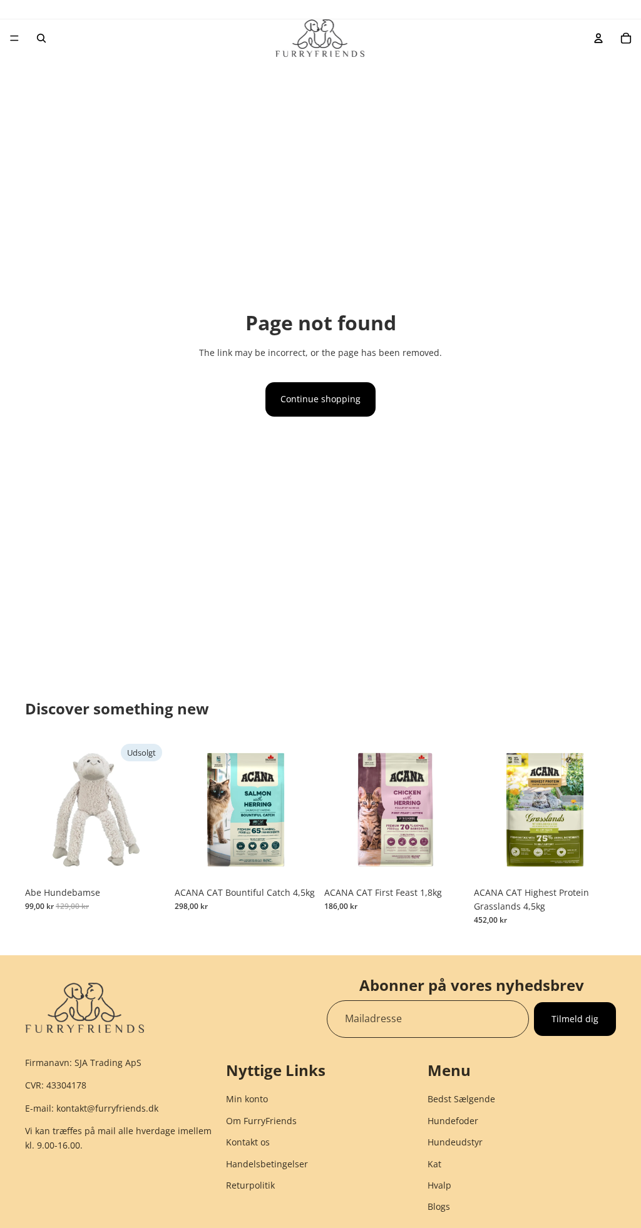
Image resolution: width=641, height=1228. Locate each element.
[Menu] (14, 38)
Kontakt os (248, 1142)
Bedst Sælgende (461, 1099)
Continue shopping (320, 399)
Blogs (439, 1207)
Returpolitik (250, 1185)
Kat (434, 1164)
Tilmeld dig (574, 1018)
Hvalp (439, 1185)
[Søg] (41, 38)
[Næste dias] (303, 809)
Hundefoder (453, 1121)
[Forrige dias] (188, 809)
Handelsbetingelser (267, 1164)
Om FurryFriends (261, 1121)
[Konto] (598, 38)
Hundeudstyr (455, 1142)
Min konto (247, 1099)
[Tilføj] (297, 861)
